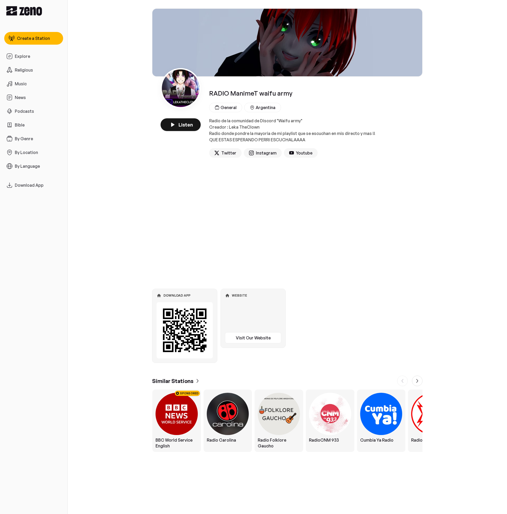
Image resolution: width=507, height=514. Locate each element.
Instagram (266, 153)
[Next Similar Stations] (417, 381)
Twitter (228, 153)
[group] (287, 420)
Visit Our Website (253, 337)
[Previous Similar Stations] (402, 381)
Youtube (304, 153)
